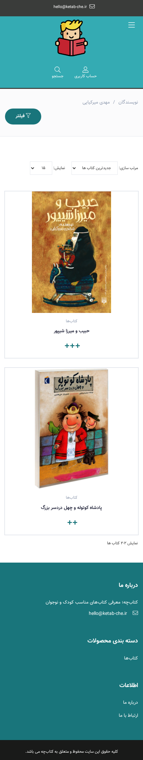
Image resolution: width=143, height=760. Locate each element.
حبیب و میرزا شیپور (71, 331)
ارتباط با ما (128, 715)
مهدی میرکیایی (96, 102)
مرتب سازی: (128, 168)
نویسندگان (128, 102)
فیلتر (21, 116)
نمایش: (58, 168)
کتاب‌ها (131, 658)
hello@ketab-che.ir (70, 7)
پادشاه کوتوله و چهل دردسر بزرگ (71, 508)
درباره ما (130, 702)
